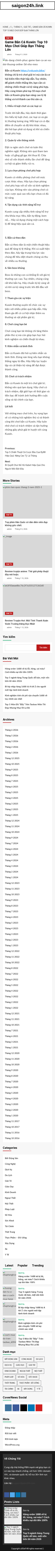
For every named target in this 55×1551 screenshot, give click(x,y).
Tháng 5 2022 (11, 985)
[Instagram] (8, 1407)
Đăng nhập (10, 1428)
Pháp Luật (10, 1209)
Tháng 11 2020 (12, 1059)
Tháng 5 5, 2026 (21, 529)
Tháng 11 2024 (12, 826)
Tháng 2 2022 (11, 1002)
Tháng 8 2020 (11, 1076)
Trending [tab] (37, 1265)
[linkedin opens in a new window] (18, 1494)
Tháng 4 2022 (11, 991)
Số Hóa (8, 1215)
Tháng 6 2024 (11, 849)
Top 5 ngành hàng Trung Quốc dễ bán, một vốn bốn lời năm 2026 (27, 679)
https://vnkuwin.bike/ (33, 70)
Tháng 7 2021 (11, 1031)
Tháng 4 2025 (11, 798)
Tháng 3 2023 (11, 934)
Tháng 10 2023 (12, 894)
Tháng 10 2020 (12, 1065)
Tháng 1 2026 (11, 753)
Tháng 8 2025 (11, 775)
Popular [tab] (22, 1265)
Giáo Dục (9, 1187)
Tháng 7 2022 (11, 974)
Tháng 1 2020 (11, 1116)
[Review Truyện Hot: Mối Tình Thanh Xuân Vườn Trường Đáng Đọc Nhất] (27, 600)
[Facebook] (16, 1407)
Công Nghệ (10, 1164)
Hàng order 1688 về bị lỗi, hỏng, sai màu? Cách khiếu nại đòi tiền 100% (25, 670)
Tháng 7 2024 (11, 843)
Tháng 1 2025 (11, 815)
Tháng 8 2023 (11, 906)
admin (9, 54)
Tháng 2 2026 (11, 747)
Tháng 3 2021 (11, 1042)
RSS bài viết (10, 1433)
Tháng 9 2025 (11, 770)
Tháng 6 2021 (11, 1036)
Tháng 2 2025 (11, 809)
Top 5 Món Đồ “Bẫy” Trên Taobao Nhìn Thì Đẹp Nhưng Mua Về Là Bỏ (25, 706)
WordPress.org (12, 1445)
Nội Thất (9, 1204)
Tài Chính (9, 1226)
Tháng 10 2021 (12, 1025)
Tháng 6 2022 (11, 980)
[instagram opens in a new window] (23, 1494)
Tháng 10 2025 (12, 764)
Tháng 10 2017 (12, 1127)
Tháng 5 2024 (11, 855)
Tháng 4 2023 (11, 928)
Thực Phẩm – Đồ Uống (16, 1238)
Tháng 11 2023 (12, 889)
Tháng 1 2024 (11, 877)
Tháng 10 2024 (12, 832)
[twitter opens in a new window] (12, 1494)
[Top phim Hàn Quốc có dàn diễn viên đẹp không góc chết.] (27, 501)
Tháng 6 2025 (11, 787)
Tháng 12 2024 (12, 821)
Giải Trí (9, 38)
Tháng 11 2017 (12, 1121)
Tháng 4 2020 (11, 1099)
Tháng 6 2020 (11, 1087)
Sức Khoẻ (9, 1221)
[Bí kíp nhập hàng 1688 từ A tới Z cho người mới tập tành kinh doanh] (9, 1305)
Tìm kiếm (9, 636)
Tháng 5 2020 (11, 1093)
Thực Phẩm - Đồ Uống (29, 1383)
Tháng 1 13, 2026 (21, 627)
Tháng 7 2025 (11, 781)
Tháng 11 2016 (12, 1133)
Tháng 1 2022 (11, 1008)
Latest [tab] (8, 1265)
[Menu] (4, 15)
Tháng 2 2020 (11, 1110)
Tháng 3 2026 (11, 741)
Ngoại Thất (10, 1198)
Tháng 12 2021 (12, 1014)
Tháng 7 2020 (11, 1082)
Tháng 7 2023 (11, 911)
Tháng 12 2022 (12, 951)
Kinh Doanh (10, 1192)
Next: (25, 465)
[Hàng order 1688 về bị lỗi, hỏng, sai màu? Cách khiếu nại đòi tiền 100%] (9, 1274)
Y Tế (7, 1255)
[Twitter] (23, 1407)
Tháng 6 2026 (11, 730)
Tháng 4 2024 (11, 860)
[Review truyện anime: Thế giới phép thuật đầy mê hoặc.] (27, 551)
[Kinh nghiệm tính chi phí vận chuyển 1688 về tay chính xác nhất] (9, 1320)
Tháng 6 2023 (11, 917)
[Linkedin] (31, 1407)
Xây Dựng (9, 1243)
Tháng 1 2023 (11, 945)
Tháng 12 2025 (12, 758)
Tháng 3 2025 (11, 804)
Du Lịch (8, 1175)
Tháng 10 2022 (12, 963)
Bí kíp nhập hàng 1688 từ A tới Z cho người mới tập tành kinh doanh (25, 688)
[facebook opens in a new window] (6, 1494)
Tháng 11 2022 (12, 957)
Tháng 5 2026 (11, 736)
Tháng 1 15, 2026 (21, 578)
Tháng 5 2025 (11, 792)
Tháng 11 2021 (12, 1019)
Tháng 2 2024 (11, 872)
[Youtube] (39, 1407)
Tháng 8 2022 (11, 968)
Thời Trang (10, 1232)
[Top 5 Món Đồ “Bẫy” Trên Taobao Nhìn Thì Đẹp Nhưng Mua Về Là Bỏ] (9, 1338)
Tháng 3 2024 (11, 866)
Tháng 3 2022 (11, 997)
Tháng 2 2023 (11, 940)
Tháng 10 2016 (12, 1138)
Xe (6, 1249)
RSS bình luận (11, 1439)
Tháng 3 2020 (11, 1104)
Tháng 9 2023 (11, 900)
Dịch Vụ (8, 1170)
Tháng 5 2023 (11, 923)
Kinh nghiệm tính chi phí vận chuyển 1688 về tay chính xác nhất (26, 697)
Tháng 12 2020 (12, 1053)
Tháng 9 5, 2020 (21, 54)
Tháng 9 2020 (11, 1070)
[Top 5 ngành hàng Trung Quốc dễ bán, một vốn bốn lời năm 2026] (9, 1295)
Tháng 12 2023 (12, 883)
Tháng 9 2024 (11, 838)
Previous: (25, 452)
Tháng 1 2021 (11, 1048)
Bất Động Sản (11, 1158)
